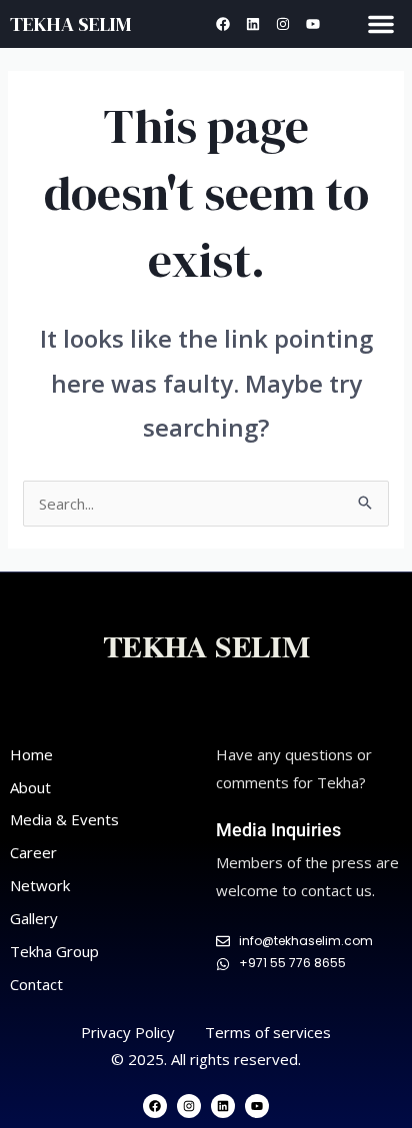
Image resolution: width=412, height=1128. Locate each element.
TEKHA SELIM (70, 24)
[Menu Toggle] (381, 24)
